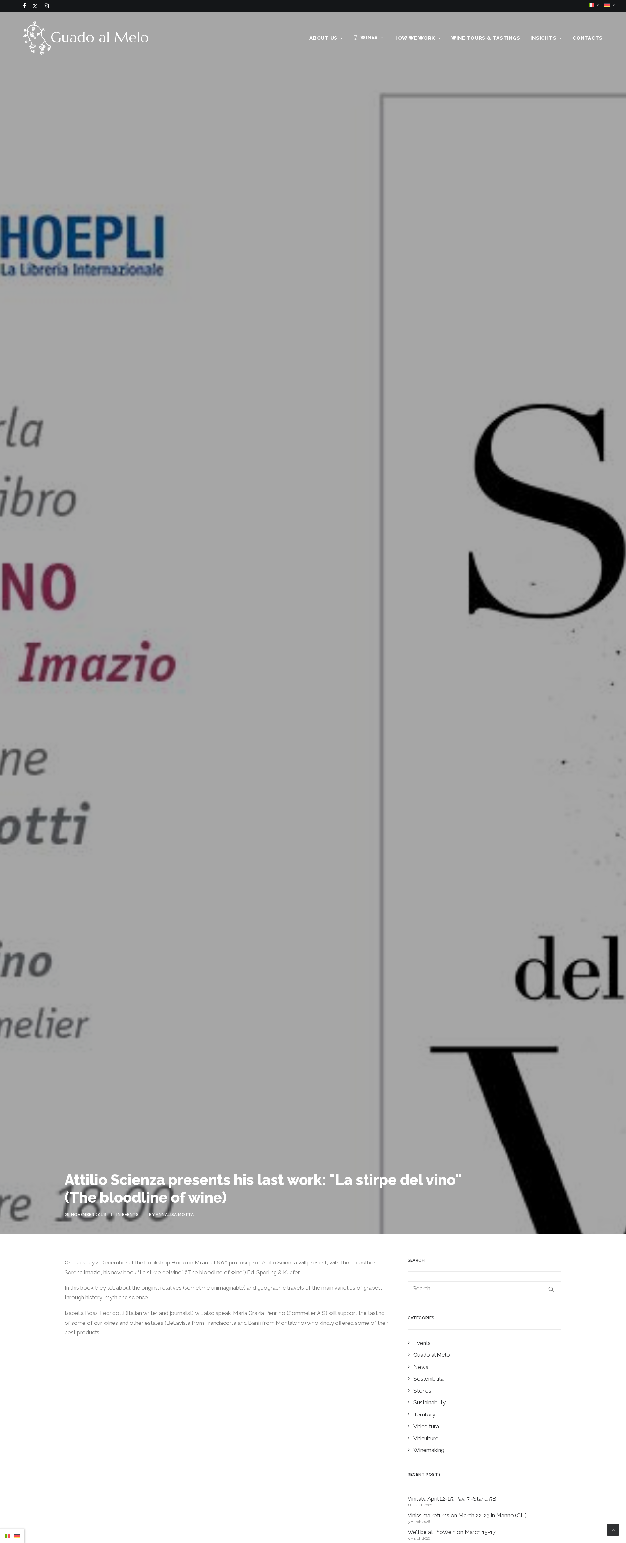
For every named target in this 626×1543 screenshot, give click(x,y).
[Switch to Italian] (593, 5)
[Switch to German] (609, 5)
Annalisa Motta (175, 1214)
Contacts (588, 38)
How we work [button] (414, 38)
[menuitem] (25, 6)
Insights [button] (543, 38)
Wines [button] (369, 37)
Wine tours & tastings (485, 38)
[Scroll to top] (613, 1529)
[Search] (484, 1288)
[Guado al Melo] (85, 38)
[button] (25, 6)
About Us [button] (323, 38)
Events (130, 1214)
